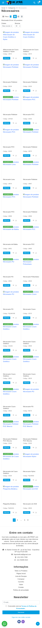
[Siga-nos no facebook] (19, 621)
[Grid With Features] (18, 16)
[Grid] (15, 16)
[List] (22, 16)
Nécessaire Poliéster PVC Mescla (10, 440)
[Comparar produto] (16, 58)
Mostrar (17, 23)
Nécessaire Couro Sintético (9, 342)
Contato (21, 587)
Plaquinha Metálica (9, 504)
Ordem (3, 23)
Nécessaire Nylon (29, 471)
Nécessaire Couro (29, 309)
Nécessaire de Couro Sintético (10, 472)
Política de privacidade (21, 590)
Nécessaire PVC (28, 114)
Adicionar (6, 58)
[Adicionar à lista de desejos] (13, 58)
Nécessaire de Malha (10, 244)
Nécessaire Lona (9, 179)
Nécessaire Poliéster (10, 82)
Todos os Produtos (21, 571)
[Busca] (34, 2)
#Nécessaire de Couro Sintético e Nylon (10, 50)
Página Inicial (21, 573)
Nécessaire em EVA (30, 504)
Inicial (3, 8)
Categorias (12, 8)
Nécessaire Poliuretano (31, 277)
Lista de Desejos (21, 576)
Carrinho (21, 582)
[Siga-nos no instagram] (23, 621)
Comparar (21, 579)
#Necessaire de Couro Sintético (30, 50)
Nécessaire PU (8, 277)
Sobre (21, 584)
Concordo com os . (22, 607)
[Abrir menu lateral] (3, 2)
